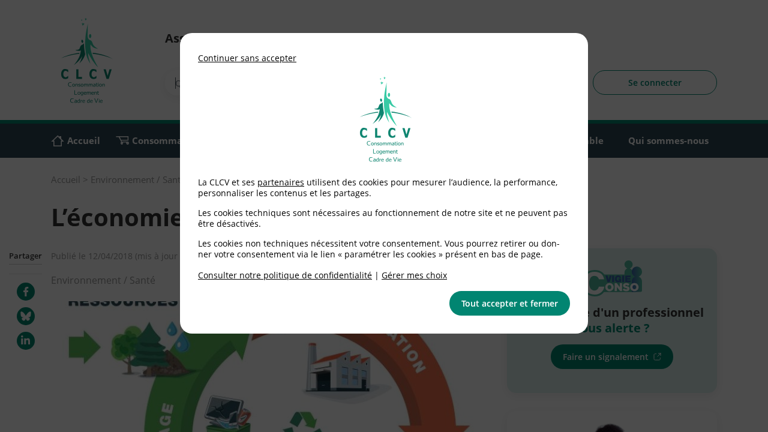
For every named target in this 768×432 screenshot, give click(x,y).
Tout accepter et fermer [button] (509, 303)
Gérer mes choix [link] (414, 275)
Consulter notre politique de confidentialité (285, 275)
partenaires (280, 182)
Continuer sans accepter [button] (247, 58)
